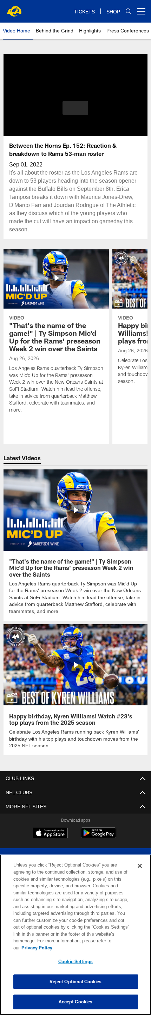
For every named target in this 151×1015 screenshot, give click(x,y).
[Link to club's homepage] (14, 8)
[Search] (128, 11)
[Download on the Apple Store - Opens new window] (50, 833)
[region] (75, 938)
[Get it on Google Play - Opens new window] (98, 835)
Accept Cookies (76, 1001)
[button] (75, 108)
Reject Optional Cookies (76, 981)
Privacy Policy (91, 947)
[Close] (139, 873)
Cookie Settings (75, 961)
